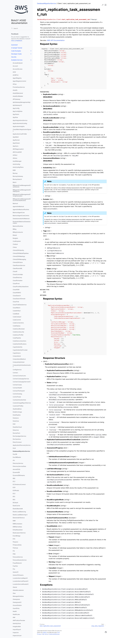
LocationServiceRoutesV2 (20, 584)
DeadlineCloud (17, 427)
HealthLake (16, 614)
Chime (15, 247)
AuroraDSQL (16, 469)
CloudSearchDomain (19, 298)
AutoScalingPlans (18, 167)
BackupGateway (18, 176)
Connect (15, 372)
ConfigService (17, 369)
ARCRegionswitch (18, 149)
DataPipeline (17, 415)
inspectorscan (17, 635)
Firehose (15, 548)
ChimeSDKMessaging (19, 259)
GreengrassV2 (17, 602)
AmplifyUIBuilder (18, 96)
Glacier (15, 587)
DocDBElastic (17, 457)
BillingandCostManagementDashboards (22, 186)
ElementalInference (19, 517)
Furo (58, 632)
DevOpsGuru (17, 439)
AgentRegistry (17, 78)
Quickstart (14, 45)
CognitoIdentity (17, 347)
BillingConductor (18, 232)
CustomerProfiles (18, 406)
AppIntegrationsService (20, 120)
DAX (14, 424)
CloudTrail (16, 301)
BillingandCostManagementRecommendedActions (22, 199)
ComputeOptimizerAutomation (22, 365)
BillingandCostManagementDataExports (22, 190)
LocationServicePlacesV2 (20, 581)
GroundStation (17, 605)
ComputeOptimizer (18, 362)
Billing (14, 229)
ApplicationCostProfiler (20, 134)
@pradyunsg (52, 632)
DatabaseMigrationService (21, 451)
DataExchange (17, 412)
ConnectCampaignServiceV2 (21, 381)
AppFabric (16, 114)
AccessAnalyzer (18, 63)
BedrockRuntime (18, 226)
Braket (15, 235)
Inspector (16, 632)
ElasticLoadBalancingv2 (20, 514)
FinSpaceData (17, 545)
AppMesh (16, 137)
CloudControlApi (18, 274)
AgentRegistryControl (19, 81)
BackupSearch (17, 179)
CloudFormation (17, 280)
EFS (14, 496)
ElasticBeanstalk (18, 508)
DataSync (16, 418)
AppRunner (16, 140)
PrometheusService (19, 87)
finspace (15, 542)
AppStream (16, 143)
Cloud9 (15, 271)
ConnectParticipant (19, 391)
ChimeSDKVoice (18, 262)
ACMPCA (15, 75)
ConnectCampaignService (21, 378)
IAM (14, 617)
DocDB (15, 454)
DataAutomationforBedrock (21, 218)
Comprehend (17, 356)
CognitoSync (17, 353)
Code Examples (16, 51)
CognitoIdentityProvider (20, 350)
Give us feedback (16, 40)
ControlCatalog (17, 394)
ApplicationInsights (18, 126)
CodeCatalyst (17, 317)
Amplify (15, 90)
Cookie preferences (54, 634)
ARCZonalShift (17, 152)
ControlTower (17, 397)
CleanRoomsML (17, 268)
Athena (15, 158)
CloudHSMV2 (17, 292)
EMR (14, 520)
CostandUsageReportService (22, 403)
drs (14, 460)
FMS (14, 554)
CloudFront (16, 283)
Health (15, 611)
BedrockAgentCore (19, 212)
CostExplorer (17, 241)
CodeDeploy (16, 326)
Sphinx (45, 632)
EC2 (14, 481)
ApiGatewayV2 (17, 105)
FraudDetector (17, 563)
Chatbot (15, 244)
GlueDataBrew (17, 409)
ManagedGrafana (18, 596)
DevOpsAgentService (19, 436)
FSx (14, 569)
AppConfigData (17, 111)
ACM (14, 72)
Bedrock (15, 203)
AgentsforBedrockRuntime (21, 209)
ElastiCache (16, 505)
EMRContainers (17, 524)
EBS (14, 478)
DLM (14, 448)
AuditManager (17, 161)
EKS (14, 499)
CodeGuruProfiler (18, 335)
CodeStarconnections (19, 341)
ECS (14, 493)
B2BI (14, 170)
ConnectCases (17, 385)
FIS (14, 551)
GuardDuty (16, 608)
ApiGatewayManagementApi (21, 102)
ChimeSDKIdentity (18, 250)
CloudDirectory (17, 277)
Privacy (39, 634)
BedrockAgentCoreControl (21, 215)
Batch (14, 182)
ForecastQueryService (19, 560)
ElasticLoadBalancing (19, 511)
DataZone (16, 421)
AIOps (15, 84)
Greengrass (16, 599)
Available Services (16, 60)
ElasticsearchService (19, 533)
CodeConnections (18, 323)
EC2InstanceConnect (19, 484)
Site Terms (45, 634)
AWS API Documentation (56, 40)
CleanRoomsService (19, 265)
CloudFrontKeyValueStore (20, 286)
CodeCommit (17, 320)
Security (13, 57)
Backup (15, 173)
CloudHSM (16, 289)
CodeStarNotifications (19, 344)
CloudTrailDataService (19, 304)
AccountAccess (17, 69)
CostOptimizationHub (19, 400)
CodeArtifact (17, 310)
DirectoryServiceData (19, 466)
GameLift (15, 572)
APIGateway (16, 99)
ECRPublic (16, 490)
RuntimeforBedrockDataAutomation (21, 222)
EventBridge (16, 536)
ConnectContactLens (19, 375)
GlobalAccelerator (18, 590)
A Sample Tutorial (16, 48)
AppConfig (16, 108)
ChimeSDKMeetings (19, 256)
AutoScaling (16, 164)
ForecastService (18, 557)
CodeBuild (16, 314)
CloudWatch (16, 307)
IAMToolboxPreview (19, 620)
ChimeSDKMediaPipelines (21, 253)
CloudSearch (17, 295)
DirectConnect (17, 442)
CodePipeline (17, 338)
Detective (16, 430)
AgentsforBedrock (18, 206)
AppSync (15, 146)
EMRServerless (17, 527)
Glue (14, 593)
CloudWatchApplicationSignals (22, 130)
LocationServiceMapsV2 (20, 578)
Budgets (15, 238)
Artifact (15, 155)
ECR (14, 487)
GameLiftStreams (18, 575)
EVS (14, 539)
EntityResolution (18, 530)
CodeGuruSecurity (18, 332)
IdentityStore (17, 623)
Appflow (15, 117)
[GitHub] (106, 632)
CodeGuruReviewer (19, 329)
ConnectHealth (17, 388)
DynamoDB (16, 472)
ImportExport (17, 629)
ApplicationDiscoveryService (21, 445)
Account (15, 66)
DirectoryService (18, 463)
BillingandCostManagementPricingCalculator (22, 195)
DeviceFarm (16, 433)
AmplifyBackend (18, 93)
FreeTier (15, 566)
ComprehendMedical (19, 359)
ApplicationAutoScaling (20, 123)
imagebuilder (17, 626)
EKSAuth (15, 502)
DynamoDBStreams (19, 475)
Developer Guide (16, 54)
